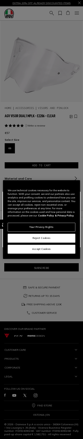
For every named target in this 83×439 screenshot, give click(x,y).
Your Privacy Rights (41, 227)
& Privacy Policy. (64, 215)
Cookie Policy (46, 215)
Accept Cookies (41, 249)
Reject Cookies (42, 238)
